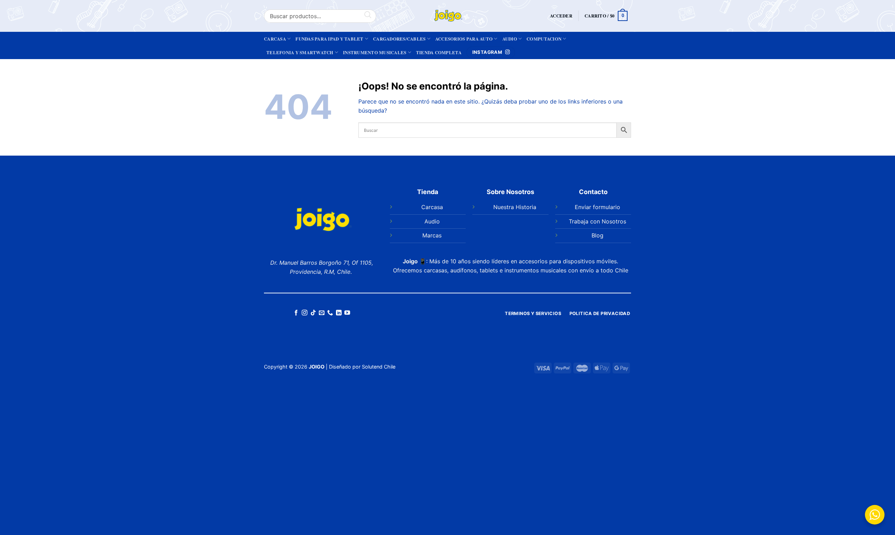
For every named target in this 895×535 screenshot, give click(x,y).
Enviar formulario (597, 207)
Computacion (544, 39)
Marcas (432, 235)
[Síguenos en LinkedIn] (339, 313)
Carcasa (275, 39)
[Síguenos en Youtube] (347, 313)
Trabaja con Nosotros (597, 221)
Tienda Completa (438, 52)
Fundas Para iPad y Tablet (329, 39)
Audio (509, 39)
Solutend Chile (378, 367)
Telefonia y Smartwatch (300, 52)
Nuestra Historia (514, 207)
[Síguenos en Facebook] (296, 313)
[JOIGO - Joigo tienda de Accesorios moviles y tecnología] (447, 16)
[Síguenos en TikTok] (313, 313)
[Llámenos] (330, 313)
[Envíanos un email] (321, 313)
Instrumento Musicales (374, 52)
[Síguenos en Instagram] (304, 313)
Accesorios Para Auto (464, 39)
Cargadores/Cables (399, 39)
